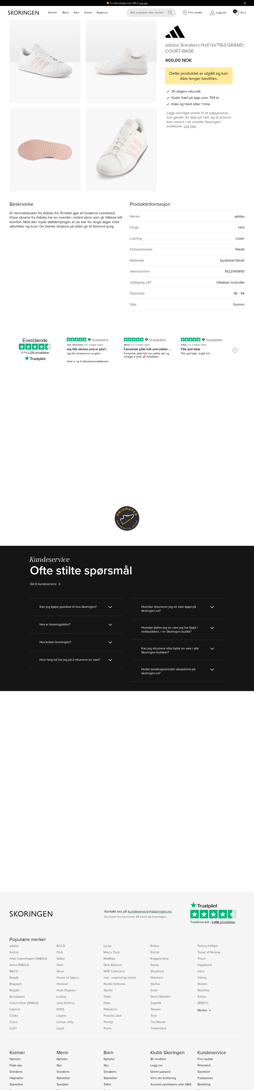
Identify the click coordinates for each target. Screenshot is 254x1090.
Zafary (201, 996)
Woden (202, 984)
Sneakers (16, 1072)
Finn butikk (205, 1059)
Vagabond (204, 965)
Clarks (14, 1015)
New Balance (113, 965)
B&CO (14, 971)
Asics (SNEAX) (19, 965)
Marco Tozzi (112, 952)
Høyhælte (16, 1078)
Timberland (158, 1028)
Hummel (62, 984)
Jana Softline (66, 1003)
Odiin (107, 996)
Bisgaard (15, 984)
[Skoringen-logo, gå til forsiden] (23, 13)
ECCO (61, 946)
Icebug (61, 996)
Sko (59, 1065)
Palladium (110, 1009)
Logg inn (156, 1065)
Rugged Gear (159, 958)
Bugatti (14, 990)
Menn (65, 12)
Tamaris (155, 1009)
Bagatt (14, 977)
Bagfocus (102, 12)
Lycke (108, 946)
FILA (60, 952)
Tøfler (107, 1084)
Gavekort (203, 1072)
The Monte (157, 1022)
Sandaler (63, 1084)
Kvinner (52, 12)
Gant (60, 965)
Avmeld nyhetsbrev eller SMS (170, 1084)
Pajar (107, 1003)
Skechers (156, 977)
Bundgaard (17, 996)
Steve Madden (160, 996)
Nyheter (15, 1059)
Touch (201, 958)
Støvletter (16, 1084)
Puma (107, 1028)
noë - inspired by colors (120, 977)
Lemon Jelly (65, 1022)
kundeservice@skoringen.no (149, 911)
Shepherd (157, 971)
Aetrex (14, 952)
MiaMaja (109, 958)
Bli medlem (158, 1059)
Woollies (203, 990)
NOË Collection (114, 971)
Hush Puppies (66, 990)
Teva (153, 1015)
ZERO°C (203, 1003)
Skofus (155, 984)
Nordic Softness (114, 984)
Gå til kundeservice (43, 584)
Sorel (154, 990)
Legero (61, 1015)
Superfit (155, 1003)
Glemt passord (160, 1072)
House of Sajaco (68, 977)
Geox (60, 971)
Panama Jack (113, 1015)
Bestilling (203, 1084)
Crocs (13, 1022)
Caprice (15, 1009)
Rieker (154, 946)
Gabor (61, 958)
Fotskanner (205, 1078)
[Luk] (245, 3)
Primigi (108, 1022)
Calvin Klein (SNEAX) (24, 1003)
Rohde (155, 952)
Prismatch (204, 1065)
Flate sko (16, 1065)
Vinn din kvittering (163, 1078)
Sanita (154, 965)
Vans (200, 971)
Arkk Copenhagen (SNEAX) (28, 958)
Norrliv (108, 990)
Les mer (143, 3)
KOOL (61, 1009)
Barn (77, 12)
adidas (14, 946)
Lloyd (60, 1028)
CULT (13, 1028)
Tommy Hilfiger (207, 946)
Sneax (88, 12)
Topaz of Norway (208, 952)
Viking (201, 977)
